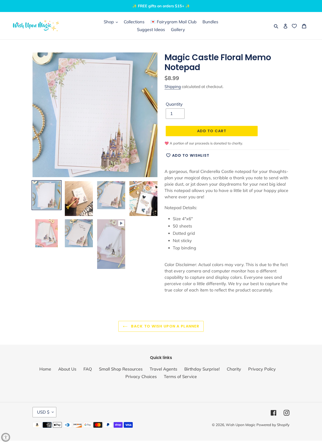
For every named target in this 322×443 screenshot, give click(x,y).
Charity (234, 369)
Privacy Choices (141, 376)
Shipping (173, 86)
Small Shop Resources (121, 369)
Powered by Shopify (272, 425)
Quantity (174, 104)
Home (45, 369)
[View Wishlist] (294, 25)
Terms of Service (180, 376)
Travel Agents (163, 369)
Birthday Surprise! (202, 369)
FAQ (87, 369)
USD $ (43, 412)
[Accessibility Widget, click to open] (5, 437)
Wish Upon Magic (240, 425)
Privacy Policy (262, 369)
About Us (67, 369)
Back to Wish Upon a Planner (164, 326)
